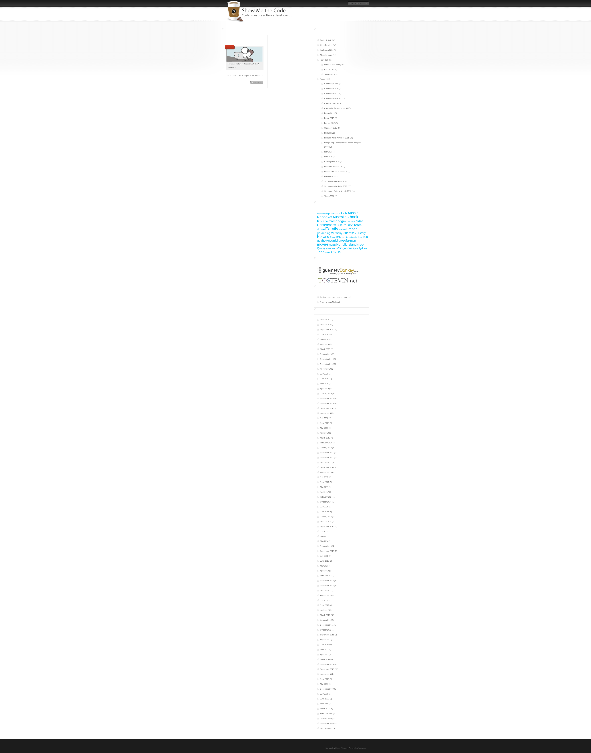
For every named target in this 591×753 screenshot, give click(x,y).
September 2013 (327, 551)
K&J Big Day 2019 (332, 162)
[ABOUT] (332, 3)
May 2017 (324, 487)
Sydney (362, 248)
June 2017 (324, 482)
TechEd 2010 (329, 74)
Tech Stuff (232, 67)
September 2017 (327, 467)
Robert (238, 64)
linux (360, 237)
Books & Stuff (325, 40)
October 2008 (326, 728)
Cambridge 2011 (331, 93)
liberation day (352, 237)
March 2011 (325, 659)
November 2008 (327, 723)
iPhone (333, 237)
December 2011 (327, 625)
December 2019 (327, 359)
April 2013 (324, 571)
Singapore (345, 248)
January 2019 (326, 394)
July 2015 (324, 531)
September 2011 (327, 635)
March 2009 (325, 709)
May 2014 (324, 541)
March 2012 (325, 615)
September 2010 (327, 669)
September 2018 (327, 408)
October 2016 (326, 502)
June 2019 (324, 379)
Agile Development (325, 213)
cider (359, 221)
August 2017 (325, 472)
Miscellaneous (326, 55)
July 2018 (324, 418)
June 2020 (324, 334)
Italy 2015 (328, 157)
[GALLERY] (341, 3)
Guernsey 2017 (330, 128)
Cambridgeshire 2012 (333, 98)
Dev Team (354, 225)
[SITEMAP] (337, 3)
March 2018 (325, 438)
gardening (323, 233)
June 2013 (324, 561)
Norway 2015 (330, 176)
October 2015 (326, 522)
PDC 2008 (328, 69)
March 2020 (325, 349)
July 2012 (324, 600)
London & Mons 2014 (333, 167)
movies (323, 244)
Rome (328, 248)
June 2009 (324, 699)
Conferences (326, 225)
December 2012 (327, 581)
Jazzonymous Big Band (330, 302)
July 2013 (324, 556)
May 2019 (324, 384)
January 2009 (326, 718)
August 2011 (325, 640)
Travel (322, 79)
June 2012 (324, 605)
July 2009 (324, 694)
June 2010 (324, 679)
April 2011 (324, 654)
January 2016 (326, 517)
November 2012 (327, 586)
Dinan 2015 (329, 118)
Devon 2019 (329, 113)
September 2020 (327, 329)
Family (331, 228)
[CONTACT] (343, 3)
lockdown (329, 240)
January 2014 (326, 546)
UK (333, 252)
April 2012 (324, 610)
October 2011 (325, 630)
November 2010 (327, 664)
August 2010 (325, 674)
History (361, 233)
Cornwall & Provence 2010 (335, 108)
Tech (321, 252)
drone (321, 229)
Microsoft (341, 240)
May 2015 (324, 536)
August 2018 (325, 413)
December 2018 (327, 398)
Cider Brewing (326, 45)
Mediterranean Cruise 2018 (335, 171)
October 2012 (326, 590)
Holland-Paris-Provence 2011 (336, 138)
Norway (360, 245)
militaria (352, 240)
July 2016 (324, 507)
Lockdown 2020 (327, 50)
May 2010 (324, 684)
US (339, 252)
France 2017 (329, 123)
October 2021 (326, 320)
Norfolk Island (346, 244)
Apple (344, 213)
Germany (336, 233)
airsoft (337, 213)
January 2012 (326, 620)
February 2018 (326, 443)
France (352, 229)
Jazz (343, 237)
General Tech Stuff (251, 64)
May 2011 (324, 650)
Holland (327, 133)
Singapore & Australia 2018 (335, 186)
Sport (355, 248)
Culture (341, 225)
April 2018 (324, 433)
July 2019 (324, 374)
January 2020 (326, 354)
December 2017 (327, 453)
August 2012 (325, 595)
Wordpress (362, 748)
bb (348, 217)
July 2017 (324, 477)
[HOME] (329, 3)
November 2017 (327, 458)
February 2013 (326, 576)
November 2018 (327, 403)
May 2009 (324, 704)
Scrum (335, 248)
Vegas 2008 (329, 196)
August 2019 (325, 369)
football (342, 229)
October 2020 (326, 325)
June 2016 (324, 512)
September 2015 (327, 526)
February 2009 (326, 714)
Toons (327, 252)
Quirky (321, 248)
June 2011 (324, 645)
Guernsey (349, 233)
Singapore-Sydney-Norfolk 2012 (337, 191)
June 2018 (324, 423)
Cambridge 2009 (331, 84)
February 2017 (326, 497)
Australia (339, 217)
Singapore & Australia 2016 (335, 181)
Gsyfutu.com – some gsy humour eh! (335, 297)
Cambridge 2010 (331, 89)
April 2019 (324, 389)
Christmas (350, 221)
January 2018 (326, 448)
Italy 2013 (328, 152)
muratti (332, 245)
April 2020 (324, 344)
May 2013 (324, 566)
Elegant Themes (341, 748)
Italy (338, 236)
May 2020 (324, 339)
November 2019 (327, 364)
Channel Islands (331, 103)
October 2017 (326, 462)
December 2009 (327, 689)
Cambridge (337, 221)
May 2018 (324, 428)
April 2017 (324, 492)
